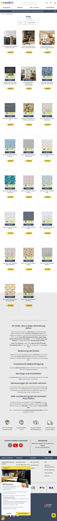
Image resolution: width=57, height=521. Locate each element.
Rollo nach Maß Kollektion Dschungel (10, 191)
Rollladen (20, 7)
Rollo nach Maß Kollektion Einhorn (28, 191)
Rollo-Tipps (25, 405)
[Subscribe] (50, 452)
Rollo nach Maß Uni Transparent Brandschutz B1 (47, 48)
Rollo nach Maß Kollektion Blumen (47, 264)
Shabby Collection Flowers (16, 338)
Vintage (44, 337)
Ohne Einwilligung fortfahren (23, 464)
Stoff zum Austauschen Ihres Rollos (33, 410)
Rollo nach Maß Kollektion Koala (28, 227)
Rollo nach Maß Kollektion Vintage (28, 264)
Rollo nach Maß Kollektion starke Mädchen (10, 264)
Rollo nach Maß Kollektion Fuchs (47, 155)
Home (2, 13)
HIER (45, 404)
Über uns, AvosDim (34, 462)
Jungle (40, 337)
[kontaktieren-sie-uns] (46, 3)
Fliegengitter (6, 7)
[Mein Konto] (50, 3)
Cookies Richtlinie (48, 472)
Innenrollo (7, 13)
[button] (3, 518)
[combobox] (29, 3)
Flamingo (14, 340)
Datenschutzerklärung (49, 469)
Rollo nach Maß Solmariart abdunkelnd (47, 119)
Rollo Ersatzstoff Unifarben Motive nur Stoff (10, 47)
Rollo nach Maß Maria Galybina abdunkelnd (47, 83)
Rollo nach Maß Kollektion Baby (47, 191)
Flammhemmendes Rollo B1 (37, 340)
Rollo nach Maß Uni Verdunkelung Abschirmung (28, 84)
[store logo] (7, 3)
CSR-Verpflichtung (34, 465)
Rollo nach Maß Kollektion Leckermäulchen (10, 300)
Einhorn (38, 338)
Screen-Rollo (22, 337)
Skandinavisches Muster (32, 337)
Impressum (47, 475)
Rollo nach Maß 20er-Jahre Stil (10, 119)
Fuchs (42, 338)
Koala (45, 338)
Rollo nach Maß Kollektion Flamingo (10, 155)
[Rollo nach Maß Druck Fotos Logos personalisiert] (28, 37)
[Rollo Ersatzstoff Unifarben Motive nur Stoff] (10, 37)
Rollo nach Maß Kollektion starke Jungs (47, 227)
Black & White (26, 338)
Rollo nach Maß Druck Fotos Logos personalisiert (28, 47)
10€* (42, 11)
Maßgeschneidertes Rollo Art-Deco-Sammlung (28, 119)
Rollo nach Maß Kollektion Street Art (28, 300)
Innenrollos (38, 402)
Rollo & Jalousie (34, 7)
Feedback (32, 468)
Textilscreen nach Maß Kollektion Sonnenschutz (10, 83)
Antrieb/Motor (50, 7)
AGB (45, 462)
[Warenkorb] (55, 3)
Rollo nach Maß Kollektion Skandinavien (28, 155)
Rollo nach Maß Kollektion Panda (10, 227)
